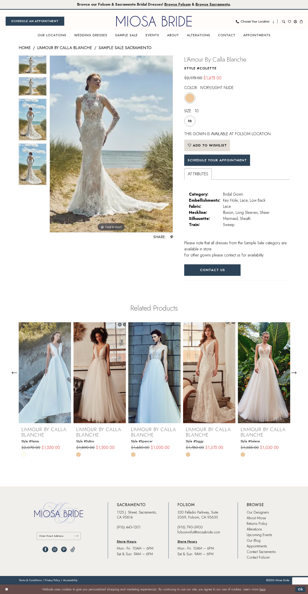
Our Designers (258, 512)
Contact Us (212, 269)
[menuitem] (35, 21)
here (262, 589)
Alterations (254, 529)
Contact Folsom (258, 557)
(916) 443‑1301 (128, 527)
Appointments (257, 546)
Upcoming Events (259, 534)
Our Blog (253, 540)
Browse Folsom (177, 4)
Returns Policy (257, 523)
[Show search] (284, 21)
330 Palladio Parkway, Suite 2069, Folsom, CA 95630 (197, 515)
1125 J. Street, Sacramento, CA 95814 (137, 515)
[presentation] (45, 372)
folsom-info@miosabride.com (198, 532)
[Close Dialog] (7, 589)
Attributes (198, 174)
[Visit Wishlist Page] (289, 21)
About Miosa (256, 518)
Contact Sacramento (261, 551)
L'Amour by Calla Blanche (64, 48)
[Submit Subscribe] (76, 536)
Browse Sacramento (212, 4)
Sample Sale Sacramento (125, 48)
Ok (300, 589)
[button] (295, 21)
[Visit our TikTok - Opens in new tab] (72, 549)
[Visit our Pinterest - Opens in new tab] (64, 549)
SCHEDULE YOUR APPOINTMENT (217, 160)
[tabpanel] (32, 66)
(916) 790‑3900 (190, 527)
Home (25, 48)
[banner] (154, 21)
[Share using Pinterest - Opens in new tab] (171, 237)
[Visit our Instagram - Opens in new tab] (54, 549)
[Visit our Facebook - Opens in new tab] (45, 549)
